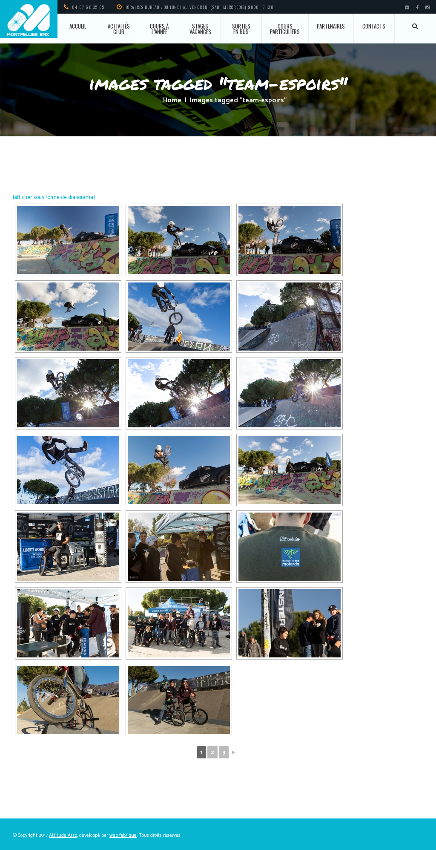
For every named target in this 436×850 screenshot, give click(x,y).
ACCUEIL (77, 26)
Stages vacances (200, 29)
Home (172, 100)
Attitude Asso (63, 835)
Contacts (373, 26)
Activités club (119, 29)
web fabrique (123, 835)
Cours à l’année (159, 29)
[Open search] (415, 26)
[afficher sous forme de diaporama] (54, 197)
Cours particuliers (285, 29)
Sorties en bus (241, 29)
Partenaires (331, 26)
